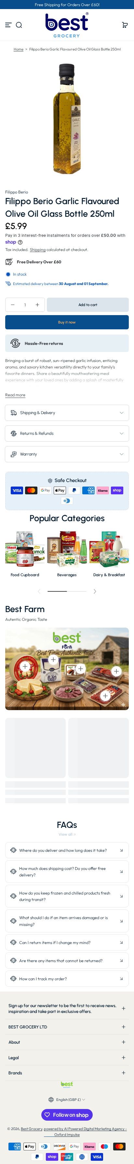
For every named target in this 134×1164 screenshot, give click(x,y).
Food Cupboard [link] (25, 574)
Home (18, 49)
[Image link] (25, 555)
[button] (18, 24)
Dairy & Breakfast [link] (109, 574)
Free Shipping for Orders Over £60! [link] (67, 4)
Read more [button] (15, 394)
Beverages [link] (66, 574)
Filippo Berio (16, 191)
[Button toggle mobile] (9, 25)
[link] (67, 834)
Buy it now (67, 322)
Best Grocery (31, 1128)
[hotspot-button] (25, 666)
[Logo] (67, 25)
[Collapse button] (67, 850)
